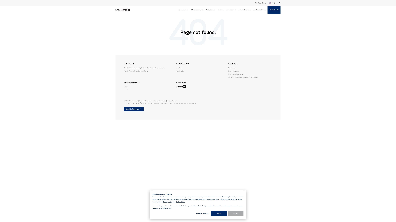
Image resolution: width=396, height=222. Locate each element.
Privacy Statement (160, 101)
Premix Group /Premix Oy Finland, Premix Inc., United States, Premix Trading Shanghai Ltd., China (144, 69)
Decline (235, 213)
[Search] (279, 3)
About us (179, 68)
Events (126, 90)
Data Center (262, 3)
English (274, 3)
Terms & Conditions (145, 101)
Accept (219, 213)
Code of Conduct (233, 71)
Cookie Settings (132, 109)
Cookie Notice (180, 202)
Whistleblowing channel (235, 74)
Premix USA (180, 71)
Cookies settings (202, 213)
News (126, 87)
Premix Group (133, 101)
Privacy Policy (167, 202)
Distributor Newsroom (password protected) (243, 77)
